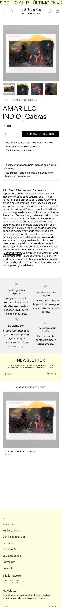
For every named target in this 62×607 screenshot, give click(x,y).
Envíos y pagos (11, 530)
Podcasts (8, 568)
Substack (8, 543)
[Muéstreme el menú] (4, 11)
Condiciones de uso (14, 536)
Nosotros (8, 524)
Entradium (9, 561)
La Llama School (12, 555)
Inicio (5, 100)
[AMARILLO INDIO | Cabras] (31, 420)
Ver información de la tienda (20, 150)
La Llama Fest (11, 549)
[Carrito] (57, 11)
